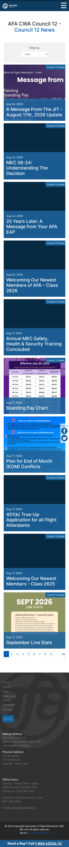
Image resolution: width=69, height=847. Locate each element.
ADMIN (8, 718)
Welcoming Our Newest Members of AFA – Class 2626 (32, 285)
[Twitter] (64, 438)
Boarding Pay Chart (27, 408)
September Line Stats (29, 642)
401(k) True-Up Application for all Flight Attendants (31, 520)
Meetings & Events (9, 698)
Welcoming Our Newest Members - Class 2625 (31, 581)
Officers (7, 686)
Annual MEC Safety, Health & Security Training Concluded (34, 344)
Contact (7, 709)
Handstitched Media (38, 832)
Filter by (34, 47)
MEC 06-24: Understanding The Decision (27, 168)
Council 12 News (34, 30)
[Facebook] (64, 431)
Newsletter (8, 704)
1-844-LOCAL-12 (48, 843)
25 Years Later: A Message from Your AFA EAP (31, 226)
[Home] (9, 6)
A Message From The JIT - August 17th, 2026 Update (34, 112)
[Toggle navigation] (64, 5)
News (5, 691)
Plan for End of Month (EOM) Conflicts (29, 463)
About (5, 682)
